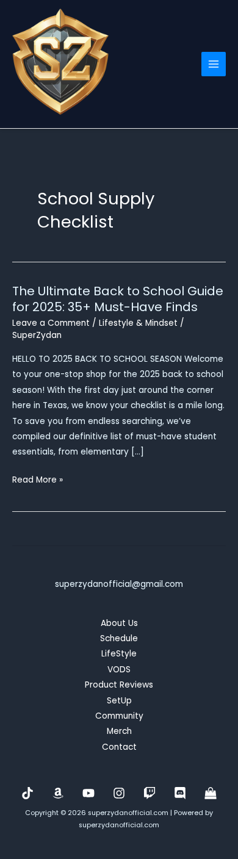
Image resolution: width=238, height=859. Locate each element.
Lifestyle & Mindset (138, 323)
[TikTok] (27, 793)
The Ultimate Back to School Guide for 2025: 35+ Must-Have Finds (117, 298)
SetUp (119, 700)
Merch (119, 731)
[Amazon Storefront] (58, 793)
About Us (119, 623)
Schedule (119, 638)
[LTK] (210, 793)
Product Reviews (119, 685)
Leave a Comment (51, 323)
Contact (119, 747)
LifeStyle (119, 654)
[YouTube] (88, 793)
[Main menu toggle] (213, 64)
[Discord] (180, 793)
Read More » (37, 480)
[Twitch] (149, 793)
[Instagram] (119, 793)
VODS (119, 669)
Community (119, 716)
